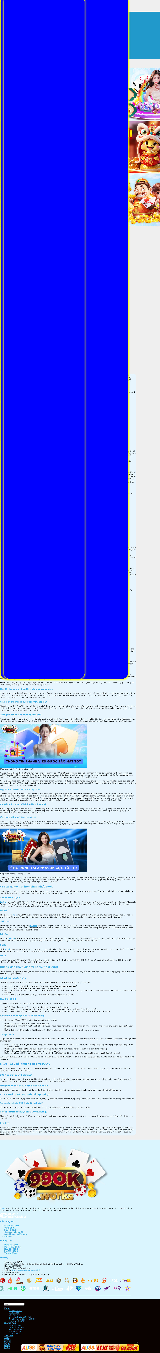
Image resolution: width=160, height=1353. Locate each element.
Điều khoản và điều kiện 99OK (22, 1319)
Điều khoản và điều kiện (15, 1234)
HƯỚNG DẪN (10, 1323)
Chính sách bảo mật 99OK (20, 1317)
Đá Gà (7, 1344)
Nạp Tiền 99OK (15, 1329)
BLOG (7, 1348)
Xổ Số (6, 1338)
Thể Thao (8, 1336)
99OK (7, 1309)
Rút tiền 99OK (15, 1331)
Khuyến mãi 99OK (16, 1321)
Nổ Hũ (7, 1346)
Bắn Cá (7, 1342)
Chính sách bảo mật (13, 1232)
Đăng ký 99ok (15, 1325)
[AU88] (50, 1347)
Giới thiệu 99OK (11, 1226)
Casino (7, 1340)
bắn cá (11, 938)
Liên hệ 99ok (10, 1230)
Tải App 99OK (15, 1334)
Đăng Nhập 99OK (16, 1327)
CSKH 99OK (9, 1228)
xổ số (7, 949)
